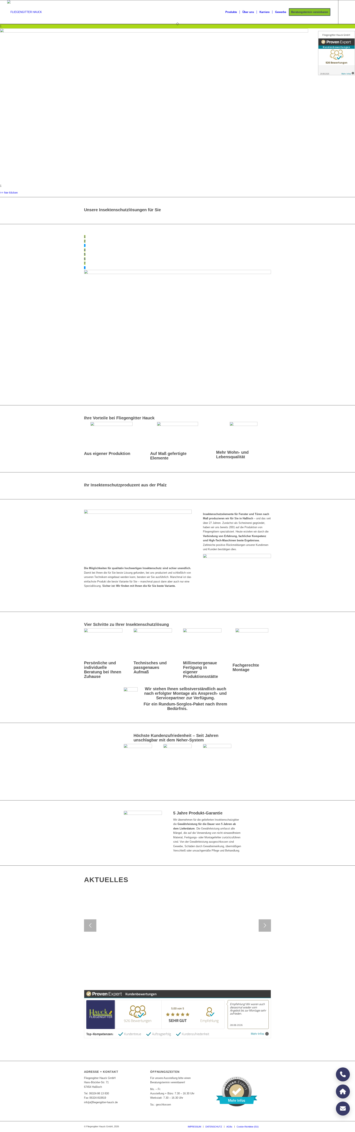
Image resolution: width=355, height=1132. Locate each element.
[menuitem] (231, 12)
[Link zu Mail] (345, 12)
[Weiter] (265, 925)
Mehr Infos (257, 1034)
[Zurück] (90, 925)
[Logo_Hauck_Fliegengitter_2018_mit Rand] (24, 12)
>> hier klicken (9, 192)
